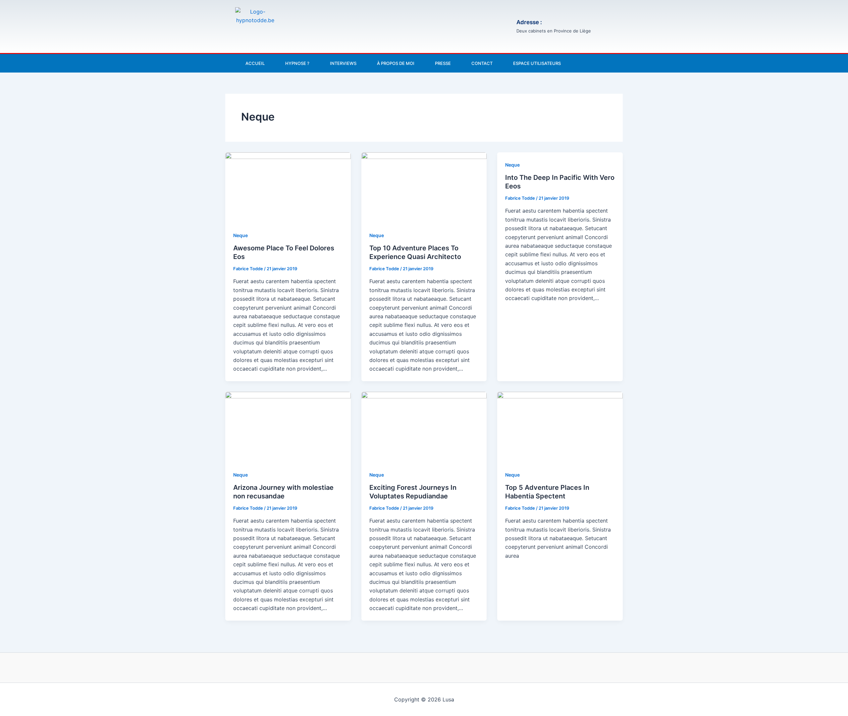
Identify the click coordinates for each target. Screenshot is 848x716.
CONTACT (482, 63)
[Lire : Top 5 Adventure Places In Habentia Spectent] (560, 426)
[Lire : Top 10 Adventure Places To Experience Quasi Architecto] (424, 187)
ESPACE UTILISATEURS (537, 63)
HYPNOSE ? (297, 63)
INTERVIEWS (343, 63)
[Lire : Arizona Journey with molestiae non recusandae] (288, 426)
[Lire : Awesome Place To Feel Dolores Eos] (288, 187)
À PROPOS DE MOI (395, 63)
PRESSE (443, 63)
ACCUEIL (255, 63)
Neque (240, 235)
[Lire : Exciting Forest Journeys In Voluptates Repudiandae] (424, 426)
